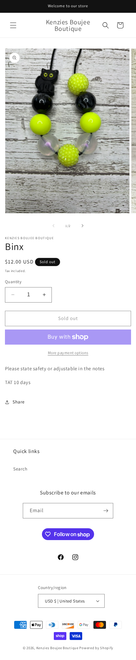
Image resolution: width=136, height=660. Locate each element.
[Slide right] (82, 225)
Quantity (13, 281)
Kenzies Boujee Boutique (57, 648)
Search (20, 469)
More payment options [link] (68, 352)
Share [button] (19, 402)
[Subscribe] (105, 510)
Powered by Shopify (96, 648)
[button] (13, 25)
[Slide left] (53, 225)
